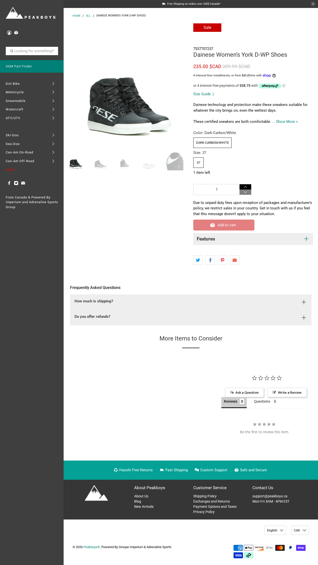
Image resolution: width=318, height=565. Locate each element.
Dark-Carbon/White (212, 142)
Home (76, 15)
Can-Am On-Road (19, 152)
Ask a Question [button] (247, 392)
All (88, 15)
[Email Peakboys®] (23, 184)
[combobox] (32, 51)
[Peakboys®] (30, 13)
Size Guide (202, 94)
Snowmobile (16, 101)
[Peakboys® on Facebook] (9, 184)
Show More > (287, 121)
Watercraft (14, 109)
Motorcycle (15, 92)
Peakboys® (91, 547)
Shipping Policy (205, 496)
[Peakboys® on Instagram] (16, 184)
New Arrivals (144, 507)
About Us (141, 496)
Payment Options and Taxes (215, 507)
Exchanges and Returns (211, 501)
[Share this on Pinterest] (222, 260)
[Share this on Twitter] (198, 260)
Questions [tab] (262, 401)
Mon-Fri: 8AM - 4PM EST (270, 501)
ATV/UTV (13, 118)
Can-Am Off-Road (20, 161)
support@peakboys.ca (269, 496)
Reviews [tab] (230, 401)
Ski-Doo (12, 135)
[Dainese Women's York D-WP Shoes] (127, 84)
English (272, 530)
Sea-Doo (13, 144)
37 (198, 162)
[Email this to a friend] (234, 260)
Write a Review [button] (290, 392)
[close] (313, 3)
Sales (10, 169)
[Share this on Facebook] (210, 260)
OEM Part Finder (19, 66)
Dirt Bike (13, 84)
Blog (137, 501)
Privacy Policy (204, 512)
